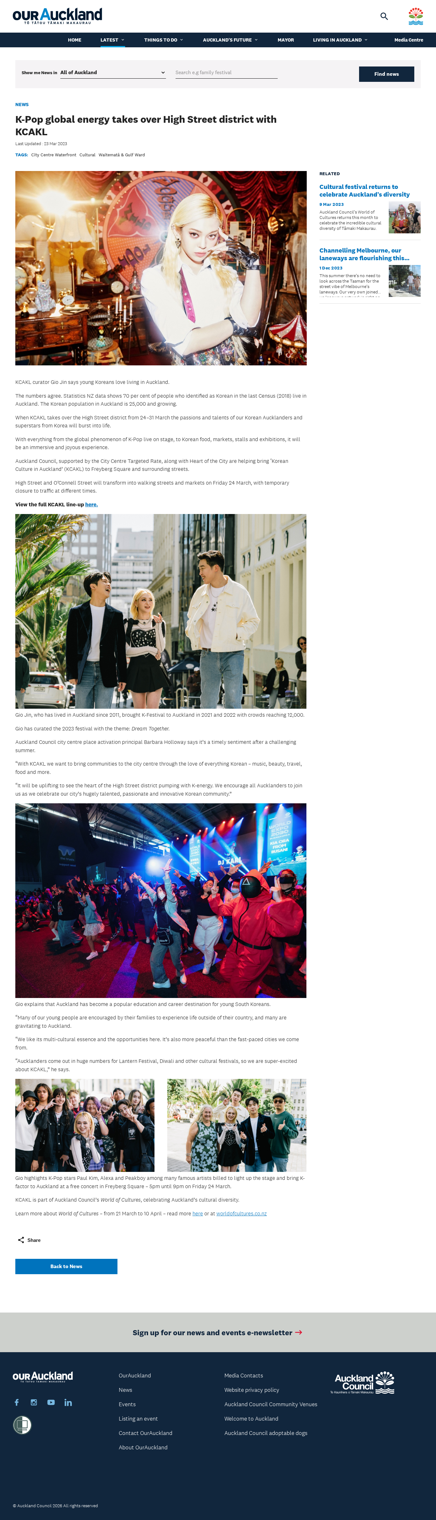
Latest (109, 40)
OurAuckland (135, 1375)
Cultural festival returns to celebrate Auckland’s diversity (364, 190)
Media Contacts (243, 1375)
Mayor (286, 40)
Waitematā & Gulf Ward (122, 155)
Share (34, 1240)
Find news (386, 74)
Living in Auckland (337, 40)
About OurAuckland (143, 1447)
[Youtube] (51, 1403)
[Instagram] (34, 1403)
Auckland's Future (227, 40)
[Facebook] (16, 1403)
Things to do (160, 40)
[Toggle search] (384, 16)
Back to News (66, 1266)
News (22, 104)
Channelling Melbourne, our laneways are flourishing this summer (361, 257)
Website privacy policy (251, 1389)
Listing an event (138, 1418)
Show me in (39, 72)
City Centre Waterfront (53, 155)
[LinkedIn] (68, 1403)
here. (91, 504)
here (197, 1213)
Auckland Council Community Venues (270, 1404)
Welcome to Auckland (251, 1418)
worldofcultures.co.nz (241, 1213)
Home (74, 40)
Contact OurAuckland (145, 1433)
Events (127, 1404)
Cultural (87, 155)
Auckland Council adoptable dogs (265, 1433)
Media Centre (409, 40)
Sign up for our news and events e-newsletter (212, 1332)
